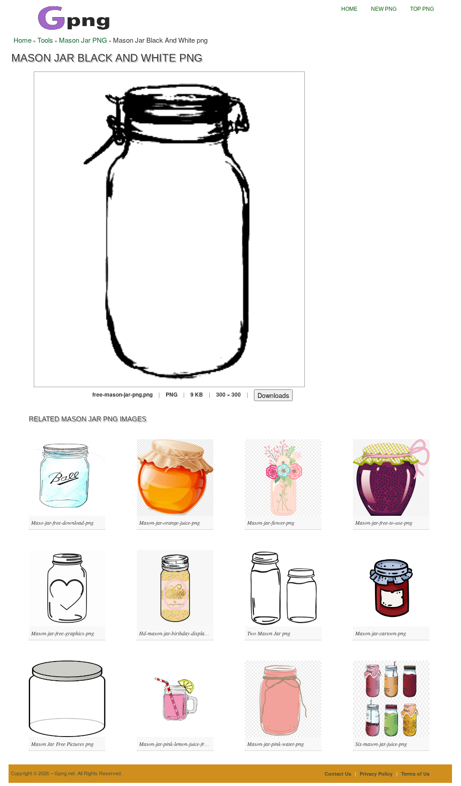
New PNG (384, 9)
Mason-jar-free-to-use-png (383, 522)
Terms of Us (415, 773)
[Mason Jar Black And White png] (169, 228)
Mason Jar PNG (83, 40)
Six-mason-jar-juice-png (381, 743)
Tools (45, 40)
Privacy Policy (376, 773)
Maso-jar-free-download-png (62, 522)
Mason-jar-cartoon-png (380, 633)
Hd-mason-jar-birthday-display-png (178, 633)
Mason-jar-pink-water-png (275, 743)
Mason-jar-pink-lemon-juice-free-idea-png (184, 743)
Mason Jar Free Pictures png (62, 743)
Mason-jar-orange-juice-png (169, 522)
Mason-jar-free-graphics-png (62, 633)
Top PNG (422, 9)
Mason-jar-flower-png (270, 522)
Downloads (273, 395)
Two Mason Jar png (268, 633)
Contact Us (338, 773)
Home (349, 9)
